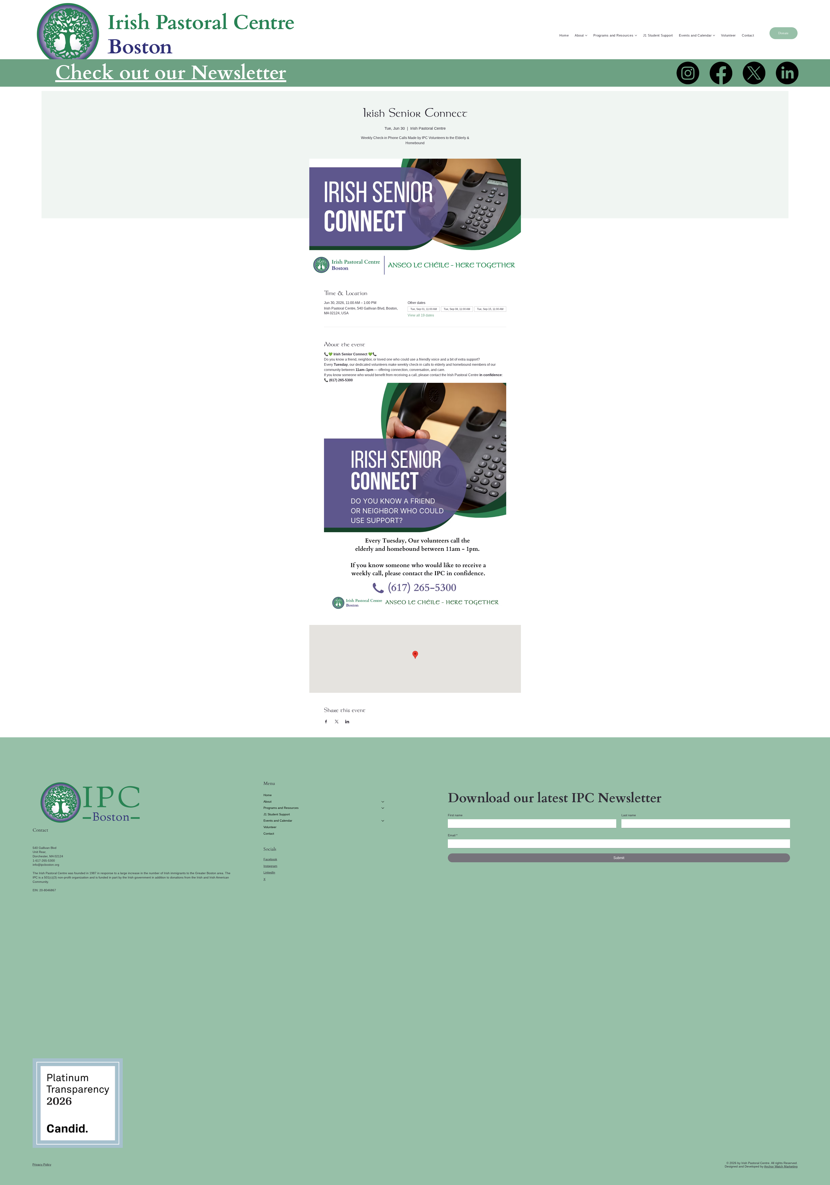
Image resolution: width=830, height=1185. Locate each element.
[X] (754, 73)
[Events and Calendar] (383, 821)
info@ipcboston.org (46, 864)
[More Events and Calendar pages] (714, 35)
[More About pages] (586, 35)
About (267, 801)
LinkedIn (269, 872)
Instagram (270, 866)
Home (267, 795)
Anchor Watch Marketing (781, 1166)
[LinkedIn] (787, 73)
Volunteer (269, 827)
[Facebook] (721, 73)
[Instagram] (688, 73)
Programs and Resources (280, 808)
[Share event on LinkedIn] (347, 721)
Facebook (270, 859)
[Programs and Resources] (383, 808)
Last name (628, 815)
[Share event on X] (337, 721)
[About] (383, 802)
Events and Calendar (277, 820)
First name (455, 815)
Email (452, 835)
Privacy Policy (41, 1164)
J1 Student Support (276, 814)
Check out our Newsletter (170, 73)
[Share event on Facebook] (326, 721)
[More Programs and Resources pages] (636, 35)
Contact (268, 833)
